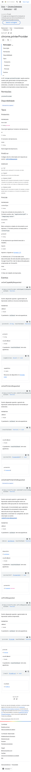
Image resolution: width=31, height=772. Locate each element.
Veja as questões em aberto (8, 729)
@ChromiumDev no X (6, 750)
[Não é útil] (11, 33)
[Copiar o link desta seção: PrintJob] (9, 198)
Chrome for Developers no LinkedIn (10, 755)
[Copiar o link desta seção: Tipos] (7, 110)
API (15, 9)
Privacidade (15, 764)
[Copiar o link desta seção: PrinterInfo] (10, 115)
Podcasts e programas (6, 744)
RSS (2, 758)
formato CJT (17, 252)
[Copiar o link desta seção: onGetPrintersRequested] (21, 386)
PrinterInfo (7, 470)
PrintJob (6, 652)
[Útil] (8, 33)
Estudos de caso (5, 739)
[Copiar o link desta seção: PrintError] (10, 154)
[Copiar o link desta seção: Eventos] (9, 278)
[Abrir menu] (2, 2)
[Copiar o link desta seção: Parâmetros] (9, 305)
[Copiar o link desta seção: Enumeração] (9, 164)
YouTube (3, 753)
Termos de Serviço (5, 764)
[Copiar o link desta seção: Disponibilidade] (16, 101)
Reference (8, 9)
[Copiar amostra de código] (29, 287)
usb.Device (6, 554)
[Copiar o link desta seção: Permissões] (12, 92)
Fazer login (26, 2)
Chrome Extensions (15, 7)
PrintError (7, 686)
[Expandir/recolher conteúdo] (13, 45)
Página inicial (4, 28)
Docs (3, 7)
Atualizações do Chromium (8, 736)
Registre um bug (5, 727)
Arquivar (3, 741)
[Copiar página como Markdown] (8, 40)
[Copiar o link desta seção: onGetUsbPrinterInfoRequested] (26, 480)
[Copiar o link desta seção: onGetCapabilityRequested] (22, 282)
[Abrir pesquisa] (17, 2)
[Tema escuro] (27, 287)
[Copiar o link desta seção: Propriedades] (10, 119)
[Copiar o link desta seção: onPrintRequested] (16, 598)
